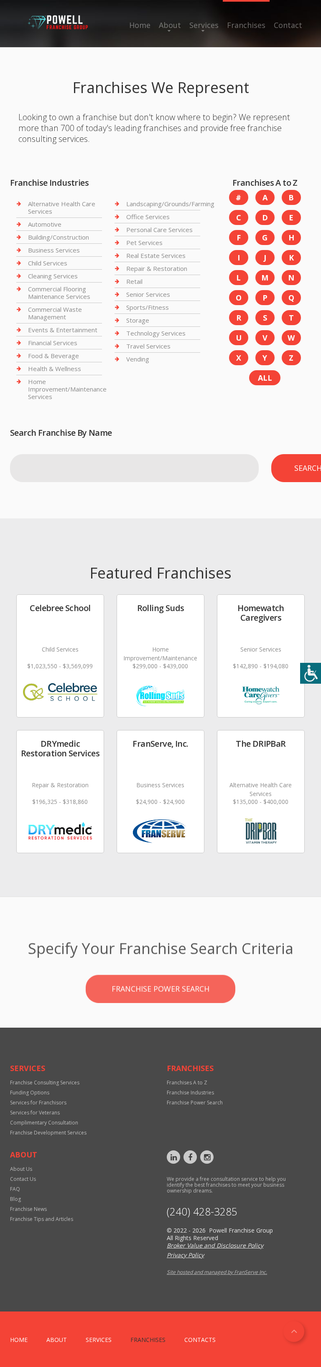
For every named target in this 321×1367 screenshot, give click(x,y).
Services (204, 25)
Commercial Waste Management (55, 313)
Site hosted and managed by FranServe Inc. (217, 1272)
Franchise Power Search (160, 977)
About (170, 25)
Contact (288, 25)
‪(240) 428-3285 (202, 1211)
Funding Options (29, 1092)
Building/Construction (58, 237)
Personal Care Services (159, 229)
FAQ (15, 1189)
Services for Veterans (35, 1112)
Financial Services (52, 343)
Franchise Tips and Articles (41, 1219)
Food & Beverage (53, 355)
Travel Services (148, 346)
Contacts (200, 1340)
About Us (21, 1168)
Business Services (54, 250)
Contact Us (23, 1179)
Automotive (44, 224)
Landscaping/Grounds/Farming (170, 204)
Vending (137, 359)
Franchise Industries (190, 1092)
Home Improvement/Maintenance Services (67, 389)
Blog (15, 1199)
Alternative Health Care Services (61, 207)
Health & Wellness (54, 368)
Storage (137, 320)
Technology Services (156, 333)
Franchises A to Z (187, 1082)
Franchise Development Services (48, 1132)
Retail (134, 281)
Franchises (246, 25)
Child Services (47, 263)
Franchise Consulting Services (44, 1082)
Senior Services (148, 294)
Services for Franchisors (38, 1102)
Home (139, 25)
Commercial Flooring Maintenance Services (59, 293)
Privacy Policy (185, 1255)
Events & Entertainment (62, 330)
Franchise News (28, 1209)
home (19, 1340)
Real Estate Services (156, 255)
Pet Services (144, 242)
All (265, 378)
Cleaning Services (53, 276)
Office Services (148, 216)
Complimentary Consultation (44, 1122)
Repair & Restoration (156, 268)
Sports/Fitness (147, 307)
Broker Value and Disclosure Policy (215, 1245)
